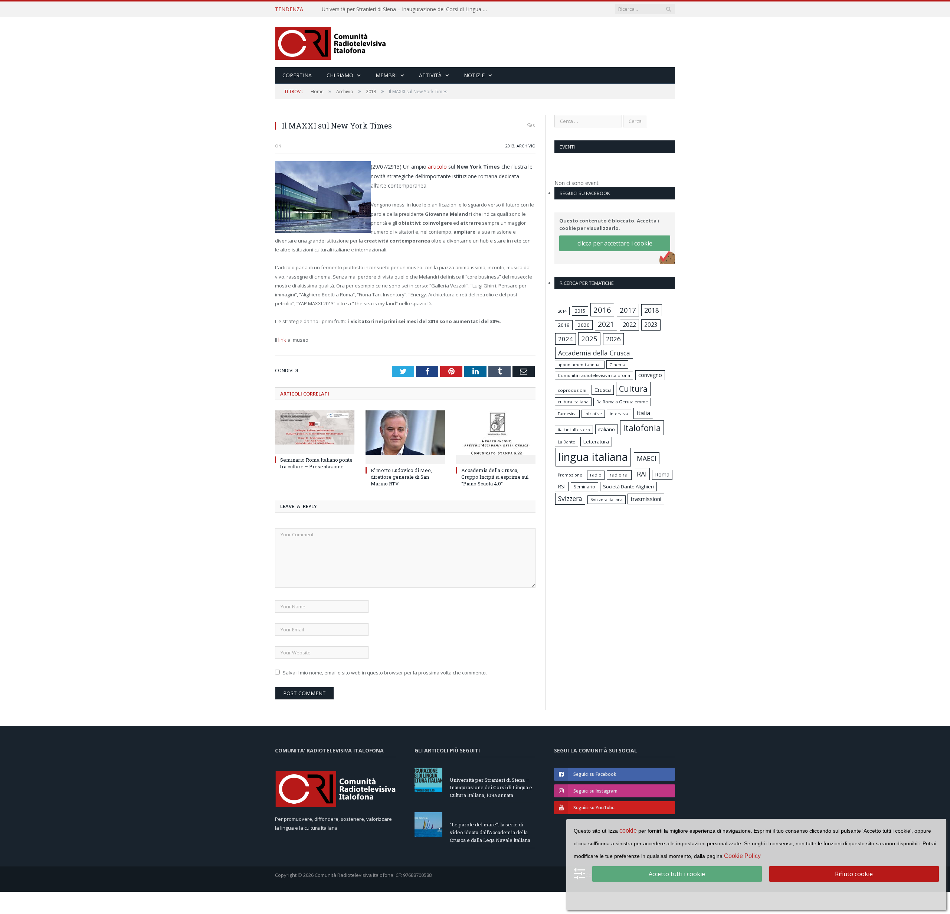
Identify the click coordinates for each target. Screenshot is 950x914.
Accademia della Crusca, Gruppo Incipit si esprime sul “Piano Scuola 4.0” (494, 475)
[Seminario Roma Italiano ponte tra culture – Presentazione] (314, 430)
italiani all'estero (574, 429)
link (282, 338)
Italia (643, 413)
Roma (662, 474)
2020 (584, 325)
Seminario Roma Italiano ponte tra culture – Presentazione (316, 461)
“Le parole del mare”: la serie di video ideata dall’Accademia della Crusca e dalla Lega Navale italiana (407, 9)
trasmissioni (645, 498)
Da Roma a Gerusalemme (622, 401)
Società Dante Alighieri (628, 486)
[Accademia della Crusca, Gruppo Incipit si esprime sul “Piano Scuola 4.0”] (495, 435)
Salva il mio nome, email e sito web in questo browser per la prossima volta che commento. (385, 671)
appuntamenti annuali (580, 364)
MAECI (646, 458)
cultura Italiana (573, 401)
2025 (589, 339)
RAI (642, 473)
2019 (564, 325)
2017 (628, 310)
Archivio (526, 146)
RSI (562, 486)
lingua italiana (593, 456)
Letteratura (596, 441)
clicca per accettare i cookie (614, 243)
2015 (580, 311)
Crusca (602, 389)
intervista (619, 413)
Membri (386, 75)
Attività (430, 75)
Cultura (633, 388)
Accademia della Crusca (594, 352)
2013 (509, 146)
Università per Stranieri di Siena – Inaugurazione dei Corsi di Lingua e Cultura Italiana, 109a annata (491, 786)
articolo (438, 165)
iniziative (593, 413)
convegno (650, 374)
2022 (629, 325)
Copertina (297, 75)
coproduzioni (572, 390)
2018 (651, 310)
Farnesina (567, 413)
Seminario (584, 486)
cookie (628, 830)
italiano (606, 429)
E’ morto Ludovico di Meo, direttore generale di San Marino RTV (401, 475)
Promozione (570, 475)
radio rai (619, 474)
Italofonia (642, 428)
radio (596, 475)
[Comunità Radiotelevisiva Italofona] (330, 42)
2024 (565, 339)
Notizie (474, 75)
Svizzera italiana (606, 499)
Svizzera (570, 498)
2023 (651, 325)
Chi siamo (340, 75)
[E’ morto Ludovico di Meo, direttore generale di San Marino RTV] (405, 435)
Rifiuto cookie (854, 874)
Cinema (617, 364)
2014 (562, 311)
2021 (606, 324)
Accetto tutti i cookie (677, 874)
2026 (613, 339)
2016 (602, 310)
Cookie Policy (742, 856)
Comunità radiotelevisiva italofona (594, 375)
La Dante (566, 442)
